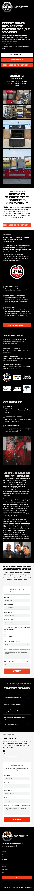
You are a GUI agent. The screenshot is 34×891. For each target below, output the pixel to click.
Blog (3, 854)
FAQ (3, 872)
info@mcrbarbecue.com (10, 756)
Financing (4, 859)
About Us (4, 864)
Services (4, 851)
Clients (3, 857)
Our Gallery (5, 869)
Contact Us (4, 866)
